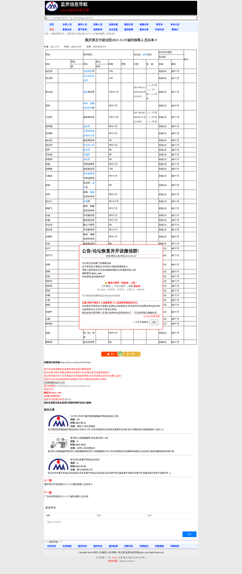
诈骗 (85, 201)
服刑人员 (82, 24)
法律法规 (113, 24)
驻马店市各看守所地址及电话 (84, 459)
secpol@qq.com (83, 386)
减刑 (145, 54)
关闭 (154, 322)
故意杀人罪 (89, 145)
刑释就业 (144, 546)
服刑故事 (113, 546)
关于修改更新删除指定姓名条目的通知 (101, 295)
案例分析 (144, 29)
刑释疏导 (174, 546)
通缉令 (175, 29)
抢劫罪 (86, 150)
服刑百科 (82, 546)
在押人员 (67, 24)
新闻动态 (67, 29)
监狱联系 (97, 29)
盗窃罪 (86, 126)
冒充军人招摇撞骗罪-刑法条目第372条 (89, 438)
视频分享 (144, 24)
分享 (131, 354)
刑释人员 (97, 24)
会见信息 (113, 29)
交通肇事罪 (89, 131)
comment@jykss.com (65, 386)
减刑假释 (128, 29)
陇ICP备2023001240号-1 (134, 557)
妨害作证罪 (89, 135)
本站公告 (174, 24)
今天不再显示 (142, 322)
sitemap (122, 561)
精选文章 (128, 24)
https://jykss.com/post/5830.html (75, 362)
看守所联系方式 (85, 469)
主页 (46, 33)
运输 (85, 71)
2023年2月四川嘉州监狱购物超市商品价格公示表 (94, 416)
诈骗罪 (86, 154)
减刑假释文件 (58, 33)
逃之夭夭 (55, 46)
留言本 (159, 24)
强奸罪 (86, 159)
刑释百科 (128, 546)
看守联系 (82, 29)
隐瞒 (92, 192)
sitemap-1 (131, 561)
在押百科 (51, 546)
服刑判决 (97, 546)
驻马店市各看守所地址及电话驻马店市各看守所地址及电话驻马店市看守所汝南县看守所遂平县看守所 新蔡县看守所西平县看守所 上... (110, 473)
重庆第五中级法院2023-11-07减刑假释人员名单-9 (91, 33)
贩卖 (85, 92)
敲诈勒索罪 (89, 173)
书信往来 (159, 29)
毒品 (90, 71)
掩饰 (85, 103)
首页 (51, 24)
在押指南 (67, 546)
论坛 (51, 29)
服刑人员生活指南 (86, 426)
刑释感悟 (159, 546)
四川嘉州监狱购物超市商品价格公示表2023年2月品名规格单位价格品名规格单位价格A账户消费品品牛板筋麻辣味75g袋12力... (106, 429)
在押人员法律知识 (86, 448)
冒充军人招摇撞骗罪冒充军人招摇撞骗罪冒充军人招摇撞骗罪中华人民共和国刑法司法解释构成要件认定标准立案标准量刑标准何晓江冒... (112, 451)
